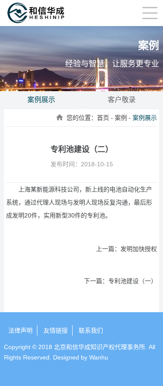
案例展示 (41, 99)
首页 (103, 117)
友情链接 (55, 330)
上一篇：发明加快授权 (126, 248)
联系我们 (91, 330)
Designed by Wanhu (80, 357)
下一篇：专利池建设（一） (120, 280)
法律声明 (20, 330)
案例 (121, 117)
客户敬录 (122, 99)
